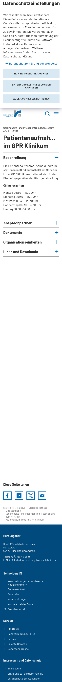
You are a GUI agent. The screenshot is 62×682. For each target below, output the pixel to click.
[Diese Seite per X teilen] (30, 495)
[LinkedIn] (19, 495)
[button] (31, 157)
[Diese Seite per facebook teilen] (7, 495)
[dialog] (31, 54)
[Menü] (56, 113)
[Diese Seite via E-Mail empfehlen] (42, 495)
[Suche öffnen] (47, 113)
